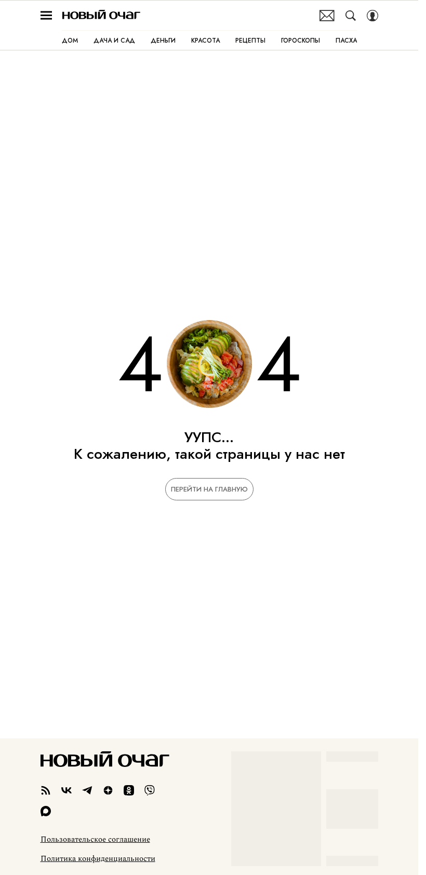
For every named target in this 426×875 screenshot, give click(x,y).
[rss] (46, 790)
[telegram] (87, 790)
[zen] (108, 790)
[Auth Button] (372, 15)
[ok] (129, 790)
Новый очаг (101, 15)
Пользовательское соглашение (95, 839)
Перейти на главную (209, 489)
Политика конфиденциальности (98, 859)
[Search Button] (350, 15)
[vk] (66, 790)
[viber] (149, 790)
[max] (46, 811)
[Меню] (46, 15)
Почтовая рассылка (327, 15)
